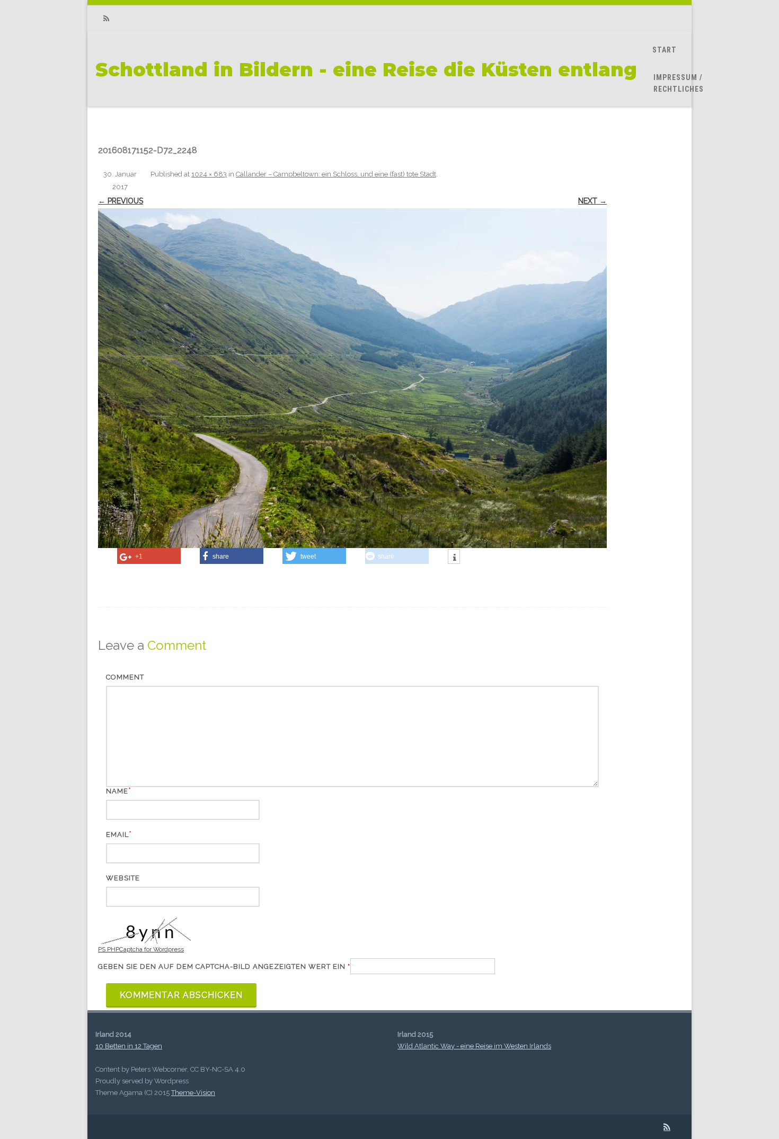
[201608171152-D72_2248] (352, 378)
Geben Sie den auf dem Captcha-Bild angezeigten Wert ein (224, 966)
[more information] (453, 558)
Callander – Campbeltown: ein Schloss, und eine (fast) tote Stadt (336, 174)
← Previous (120, 201)
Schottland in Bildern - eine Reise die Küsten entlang (366, 69)
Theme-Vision (193, 1093)
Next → (592, 201)
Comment (125, 677)
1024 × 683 (209, 174)
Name (117, 791)
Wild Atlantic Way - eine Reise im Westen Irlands (474, 1046)
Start (664, 50)
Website (123, 878)
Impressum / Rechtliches (678, 83)
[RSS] (106, 18)
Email (117, 834)
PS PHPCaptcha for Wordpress (141, 949)
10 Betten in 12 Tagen (128, 1046)
